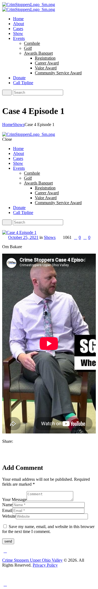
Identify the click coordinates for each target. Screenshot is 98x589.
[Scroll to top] (5, 551)
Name (7, 504)
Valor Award (46, 68)
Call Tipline (23, 82)
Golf (28, 48)
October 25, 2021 (23, 237)
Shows (18, 124)
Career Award (47, 63)
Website (9, 516)
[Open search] (7, 92)
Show (18, 33)
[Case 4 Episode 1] (19, 232)
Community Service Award (58, 73)
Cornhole (32, 43)
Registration (45, 58)
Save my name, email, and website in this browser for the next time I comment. (48, 529)
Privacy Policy (45, 565)
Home (18, 18)
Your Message (14, 499)
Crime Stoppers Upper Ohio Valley (32, 560)
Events (19, 38)
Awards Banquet (38, 53)
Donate (19, 77)
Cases (18, 28)
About (18, 23)
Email (7, 510)
